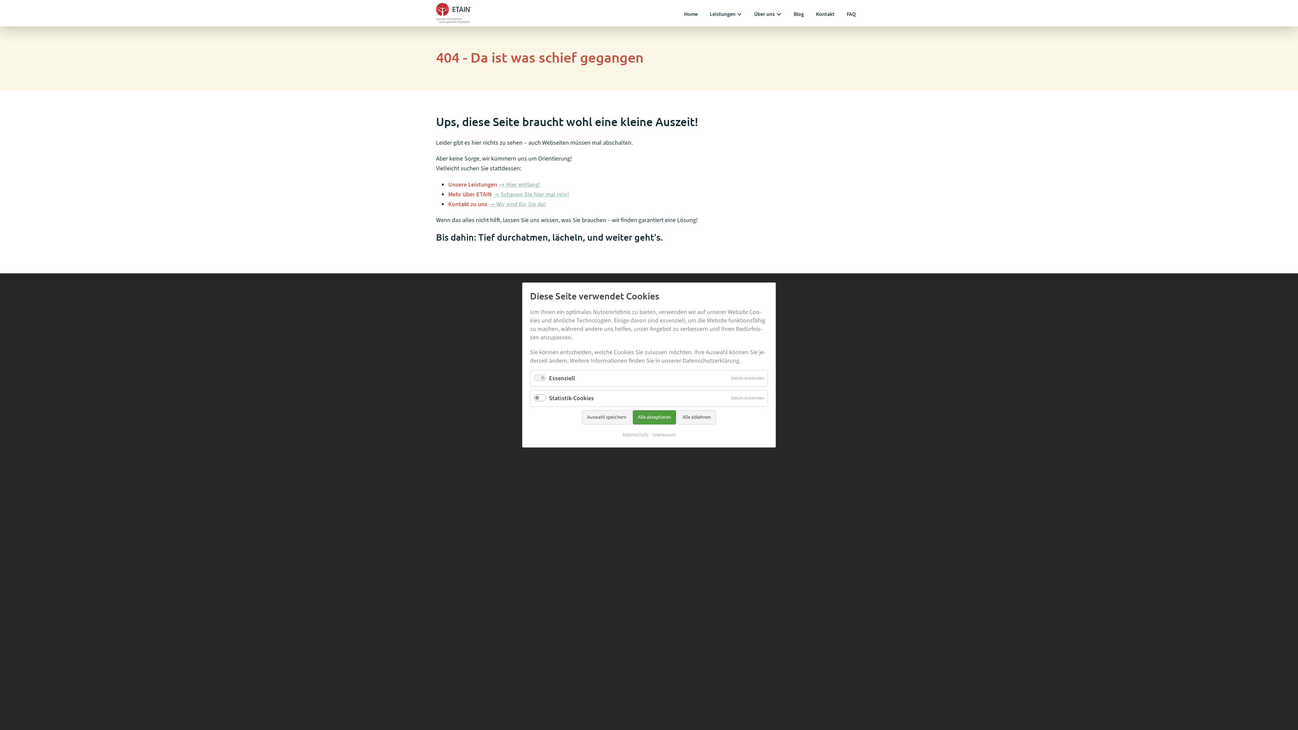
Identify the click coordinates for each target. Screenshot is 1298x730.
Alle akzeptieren (654, 417)
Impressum (664, 435)
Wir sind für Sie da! (521, 204)
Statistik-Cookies (571, 398)
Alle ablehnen (696, 417)
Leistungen (723, 14)
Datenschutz (635, 435)
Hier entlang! (523, 184)
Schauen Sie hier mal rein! (535, 194)
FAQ (851, 14)
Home (691, 14)
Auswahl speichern (606, 417)
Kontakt (825, 14)
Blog (799, 14)
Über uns (764, 14)
